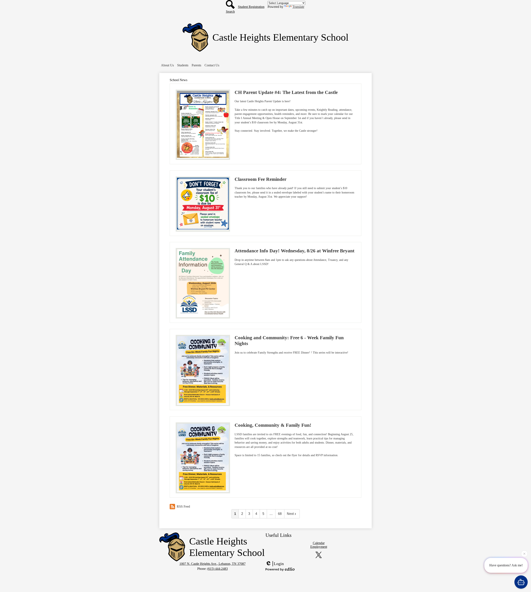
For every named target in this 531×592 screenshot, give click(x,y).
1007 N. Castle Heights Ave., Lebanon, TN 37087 (212, 563)
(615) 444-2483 (217, 568)
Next (290, 513)
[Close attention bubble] (524, 553)
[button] (167, 65)
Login (279, 563)
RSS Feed (183, 506)
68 (280, 513)
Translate (298, 7)
